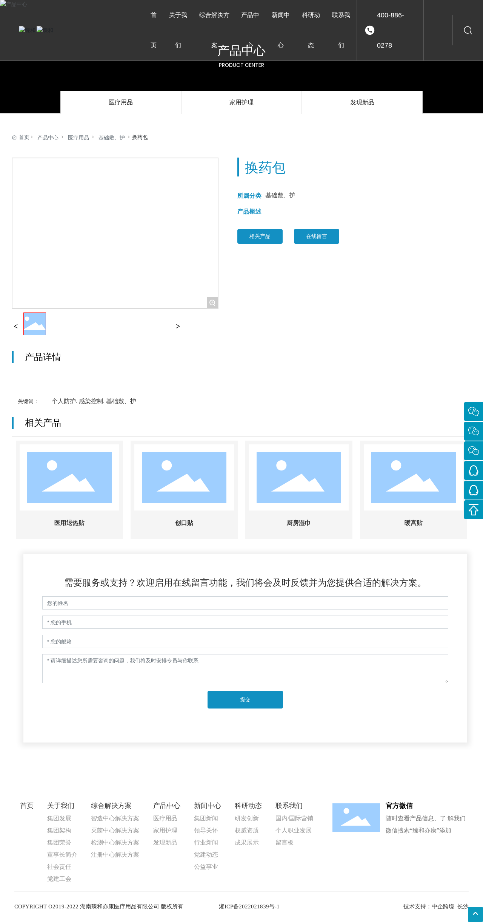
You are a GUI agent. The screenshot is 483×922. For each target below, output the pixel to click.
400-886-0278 (390, 30)
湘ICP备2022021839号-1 (249, 906)
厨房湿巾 (299, 523)
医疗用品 (121, 102)
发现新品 (362, 102)
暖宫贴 (414, 523)
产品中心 (47, 137)
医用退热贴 (69, 523)
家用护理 (241, 102)
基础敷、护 (111, 137)
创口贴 (184, 523)
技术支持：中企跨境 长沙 (436, 906)
